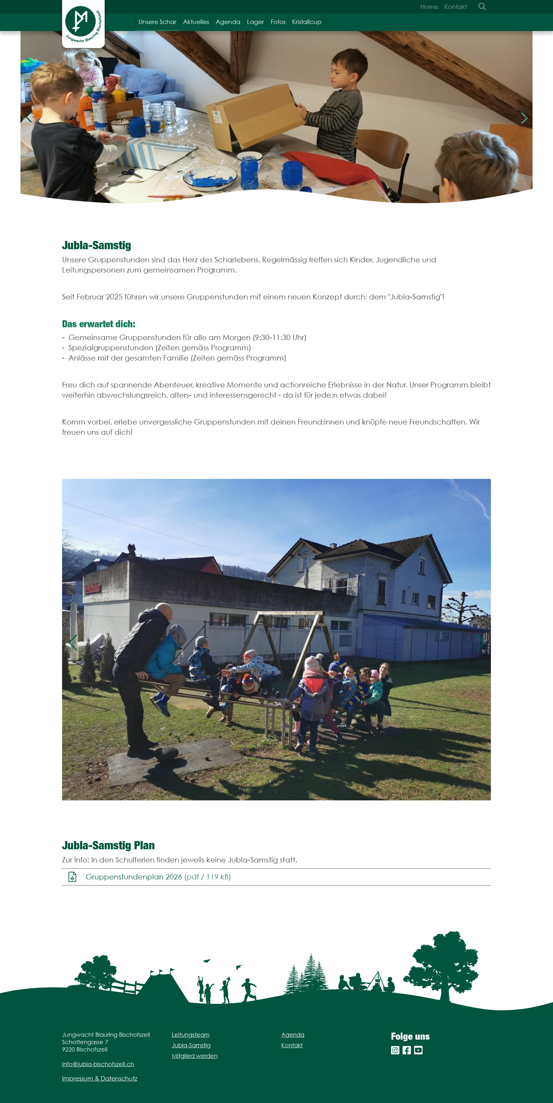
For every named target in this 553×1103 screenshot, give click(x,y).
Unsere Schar (157, 21)
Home (429, 6)
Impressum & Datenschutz (99, 1078)
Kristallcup (307, 21)
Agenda (228, 21)
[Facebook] (407, 1050)
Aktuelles (196, 21)
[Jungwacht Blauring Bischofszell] (83, 24)
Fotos (278, 21)
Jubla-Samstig (191, 1045)
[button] (73, 639)
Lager (255, 21)
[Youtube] (418, 1050)
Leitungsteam (191, 1034)
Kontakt (456, 6)
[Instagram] (395, 1050)
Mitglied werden (195, 1055)
